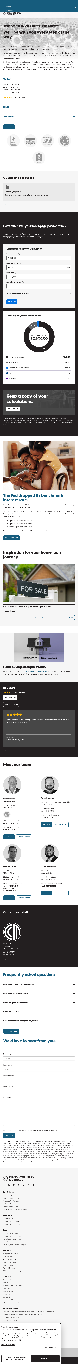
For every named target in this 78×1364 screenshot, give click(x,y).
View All (70, 617)
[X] (14, 1185)
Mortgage (8, 6)
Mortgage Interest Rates (11, 1198)
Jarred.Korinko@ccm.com (50, 815)
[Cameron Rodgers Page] (50, 853)
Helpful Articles (8, 1256)
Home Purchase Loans (10, 1207)
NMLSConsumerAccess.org (12, 1271)
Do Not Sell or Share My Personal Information (16, 1359)
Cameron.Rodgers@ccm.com (51, 884)
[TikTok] (33, 1185)
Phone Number (9, 1086)
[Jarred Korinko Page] (50, 785)
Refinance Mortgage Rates (12, 1221)
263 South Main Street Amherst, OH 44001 (11, 86)
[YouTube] (23, 1185)
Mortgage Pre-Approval (11, 1201)
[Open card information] (74, 1360)
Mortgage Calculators (10, 1254)
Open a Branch (8, 1291)
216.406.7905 (10, 830)
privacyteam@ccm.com (39, 1160)
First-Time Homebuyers (10, 1204)
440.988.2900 (13, 92)
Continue (45, 1359)
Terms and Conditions (10, 1320)
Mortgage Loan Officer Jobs (12, 1285)
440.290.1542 (10, 888)
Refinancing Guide (9, 1218)
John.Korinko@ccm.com (11, 827)
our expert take (29, 531)
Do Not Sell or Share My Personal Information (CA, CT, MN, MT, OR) (24, 1314)
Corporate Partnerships (10, 1280)
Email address (9, 1075)
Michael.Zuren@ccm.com (12, 884)
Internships (6, 1288)
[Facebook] (4, 1185)
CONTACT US (9, 1135)
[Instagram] (19, 1185)
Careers (5, 1283)
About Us (7, 1277)
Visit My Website (24, 837)
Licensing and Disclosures (11, 1317)
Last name (7, 1065)
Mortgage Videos (9, 1265)
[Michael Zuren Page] (12, 853)
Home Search (9, 10)
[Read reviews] (7, 97)
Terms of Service (48, 1130)
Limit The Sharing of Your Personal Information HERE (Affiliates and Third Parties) (28, 1312)
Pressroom (6, 1294)
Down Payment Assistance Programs (15, 1209)
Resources (7, 1250)
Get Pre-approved (11, 538)
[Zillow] (28, 1185)
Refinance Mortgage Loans (12, 1224)
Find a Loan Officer (9, 1300)
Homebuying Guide (9, 1195)
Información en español (11, 1303)
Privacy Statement (8, 1344)
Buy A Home (8, 1192)
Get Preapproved (11, 1031)
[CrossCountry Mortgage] (12, 14)
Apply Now (9, 127)
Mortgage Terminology (10, 1262)
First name (7, 1054)
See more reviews (11, 704)
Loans (5, 1230)
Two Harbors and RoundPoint (36, 672)
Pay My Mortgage (9, 1268)
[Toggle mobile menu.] (73, 14)
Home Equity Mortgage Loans (13, 1239)
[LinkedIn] (9, 1185)
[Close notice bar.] (75, 7)
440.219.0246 (48, 818)
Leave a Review (10, 697)
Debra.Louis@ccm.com (11, 948)
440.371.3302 (51, 886)
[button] (39, 79)
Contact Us (6, 1297)
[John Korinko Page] (12, 785)
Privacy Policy (37, 1130)
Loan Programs (8, 1242)
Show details (49, 1347)
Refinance (7, 1215)
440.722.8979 (10, 952)
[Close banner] (60, 1324)
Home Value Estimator (10, 1259)
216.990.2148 (13, 886)
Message (7, 1097)
